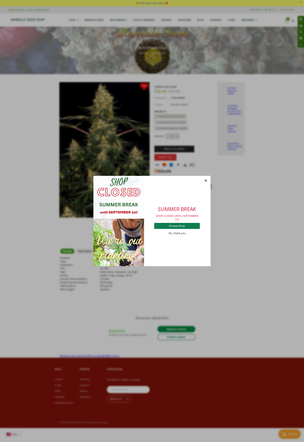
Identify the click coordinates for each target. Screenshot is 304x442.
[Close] (206, 180)
